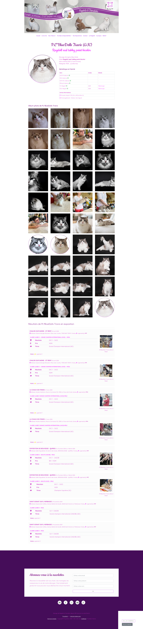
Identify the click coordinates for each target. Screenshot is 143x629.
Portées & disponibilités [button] (64, 35)
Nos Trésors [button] (51, 35)
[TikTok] (83, 602)
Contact (85, 35)
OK (93, 591)
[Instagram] (71, 602)
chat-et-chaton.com (75, 616)
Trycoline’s (65, 616)
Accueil (38, 35)
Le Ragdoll (92, 35)
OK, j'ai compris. (128, 621)
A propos (98, 35)
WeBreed (83, 618)
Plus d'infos (127, 624)
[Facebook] (65, 602)
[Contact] (59, 602)
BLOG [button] (104, 35)
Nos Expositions (77, 35)
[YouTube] (77, 602)
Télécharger (101, 86)
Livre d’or (44, 35)
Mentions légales (51, 618)
